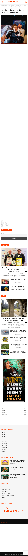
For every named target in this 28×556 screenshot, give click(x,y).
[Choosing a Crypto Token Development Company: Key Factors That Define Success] (5, 288)
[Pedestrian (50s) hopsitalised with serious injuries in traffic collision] (5, 339)
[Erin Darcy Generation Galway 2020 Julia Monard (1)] (14, 43)
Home (2, 5)
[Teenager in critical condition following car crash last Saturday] (5, 352)
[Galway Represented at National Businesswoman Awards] (5, 281)
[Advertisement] (14, 59)
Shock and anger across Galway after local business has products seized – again (18, 476)
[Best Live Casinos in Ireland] (5, 469)
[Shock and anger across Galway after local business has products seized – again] (5, 476)
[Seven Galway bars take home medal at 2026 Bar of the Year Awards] (14, 257)
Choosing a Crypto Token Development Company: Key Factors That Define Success (18, 288)
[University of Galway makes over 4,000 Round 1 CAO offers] (14, 308)
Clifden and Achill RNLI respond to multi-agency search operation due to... (18, 332)
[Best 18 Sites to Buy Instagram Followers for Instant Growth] (5, 462)
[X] (6, 508)
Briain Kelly (10, 271)
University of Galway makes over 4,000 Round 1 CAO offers (14, 319)
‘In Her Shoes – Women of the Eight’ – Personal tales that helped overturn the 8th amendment (13, 6)
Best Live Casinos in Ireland (16, 467)
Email (2, 233)
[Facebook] (3, 508)
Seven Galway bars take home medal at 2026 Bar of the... (14, 269)
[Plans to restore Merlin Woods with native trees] (5, 346)
